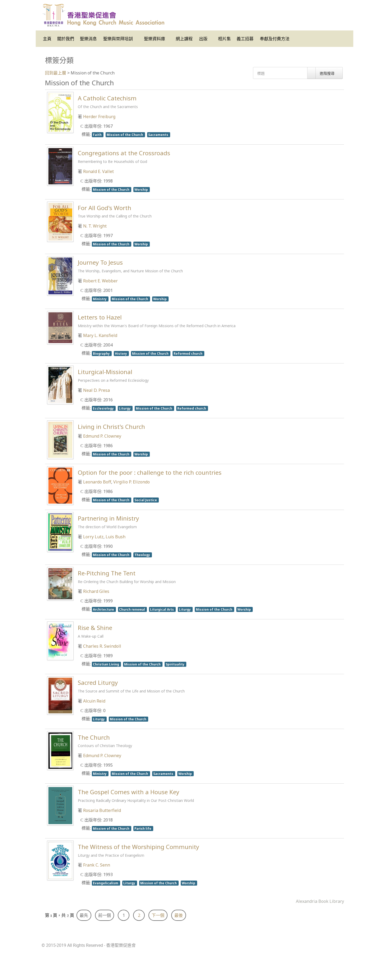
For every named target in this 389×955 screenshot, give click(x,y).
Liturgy (125, 408)
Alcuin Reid (94, 701)
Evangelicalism (106, 883)
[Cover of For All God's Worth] (60, 221)
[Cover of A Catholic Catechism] (60, 112)
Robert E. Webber (100, 281)
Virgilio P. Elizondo (131, 482)
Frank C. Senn (96, 865)
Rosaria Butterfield (102, 810)
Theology (142, 555)
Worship (141, 189)
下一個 (158, 915)
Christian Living (106, 664)
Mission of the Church (125, 134)
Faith (97, 134)
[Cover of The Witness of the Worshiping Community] (60, 860)
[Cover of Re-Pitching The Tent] (60, 583)
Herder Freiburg (99, 116)
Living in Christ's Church (111, 427)
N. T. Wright (95, 226)
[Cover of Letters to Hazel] (60, 327)
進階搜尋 (328, 73)
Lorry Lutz (93, 537)
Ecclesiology (104, 408)
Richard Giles (96, 591)
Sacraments (158, 134)
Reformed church (188, 353)
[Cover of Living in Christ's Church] (60, 439)
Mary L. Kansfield (100, 335)
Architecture (104, 609)
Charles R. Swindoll (102, 646)
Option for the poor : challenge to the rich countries (149, 472)
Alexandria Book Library (320, 901)
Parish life (143, 828)
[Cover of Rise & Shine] (60, 640)
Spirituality (175, 664)
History (121, 353)
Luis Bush (115, 537)
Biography (102, 353)
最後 (178, 915)
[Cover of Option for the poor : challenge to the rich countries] (60, 485)
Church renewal (132, 609)
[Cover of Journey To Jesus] (60, 275)
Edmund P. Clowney (102, 436)
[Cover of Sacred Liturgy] (60, 695)
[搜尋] (311, 73)
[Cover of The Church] (60, 750)
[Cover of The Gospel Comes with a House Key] (60, 805)
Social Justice (146, 500)
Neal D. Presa (96, 390)
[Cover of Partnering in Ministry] (60, 532)
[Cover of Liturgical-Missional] (60, 384)
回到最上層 (55, 73)
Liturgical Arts (162, 609)
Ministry (100, 299)
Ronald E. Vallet (98, 171)
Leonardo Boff (97, 482)
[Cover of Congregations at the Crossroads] (60, 166)
